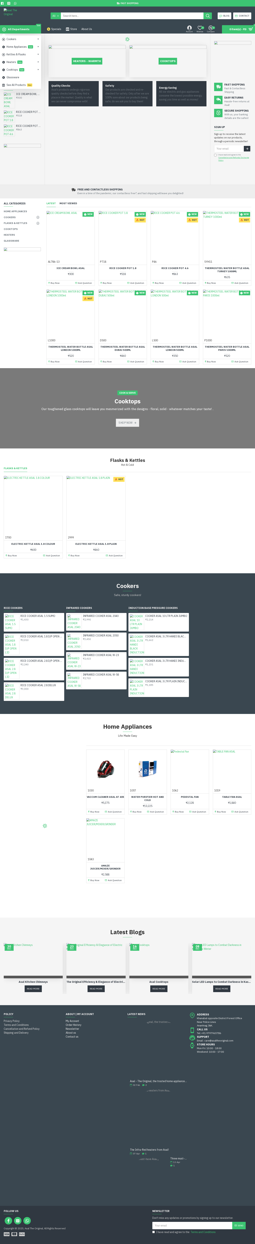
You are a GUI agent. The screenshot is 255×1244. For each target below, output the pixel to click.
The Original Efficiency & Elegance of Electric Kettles (95, 982)
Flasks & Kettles (15, 468)
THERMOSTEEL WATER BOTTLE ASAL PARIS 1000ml (227, 348)
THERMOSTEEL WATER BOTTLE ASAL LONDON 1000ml (70, 348)
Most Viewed (68, 203)
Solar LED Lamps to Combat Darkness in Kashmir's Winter (221, 982)
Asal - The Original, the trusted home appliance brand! (158, 1081)
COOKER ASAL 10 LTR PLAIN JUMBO (166, 616)
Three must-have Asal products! (178, 1158)
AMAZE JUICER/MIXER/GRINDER (105, 867)
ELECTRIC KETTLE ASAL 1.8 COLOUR (33, 544)
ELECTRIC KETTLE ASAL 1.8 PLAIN (96, 544)
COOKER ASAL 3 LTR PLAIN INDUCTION (166, 681)
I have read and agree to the (233, 158)
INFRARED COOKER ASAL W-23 (101, 655)
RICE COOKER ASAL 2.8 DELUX (38, 685)
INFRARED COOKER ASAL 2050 (101, 635)
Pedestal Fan (190, 797)
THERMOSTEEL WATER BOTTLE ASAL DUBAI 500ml (122, 348)
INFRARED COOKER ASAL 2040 (101, 616)
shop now (126, 422)
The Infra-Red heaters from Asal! (149, 1149)
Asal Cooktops (158, 982)
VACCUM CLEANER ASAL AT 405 (105, 797)
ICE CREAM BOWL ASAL (28, 94)
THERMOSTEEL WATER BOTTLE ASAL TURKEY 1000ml (227, 270)
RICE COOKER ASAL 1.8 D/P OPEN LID (42, 636)
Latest (51, 203)
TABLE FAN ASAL (232, 797)
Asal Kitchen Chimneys (33, 982)
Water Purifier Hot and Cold (147, 799)
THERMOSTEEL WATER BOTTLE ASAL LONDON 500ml (175, 348)
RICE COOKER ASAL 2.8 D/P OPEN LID (42, 661)
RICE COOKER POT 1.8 (28, 112)
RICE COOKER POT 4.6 (28, 126)
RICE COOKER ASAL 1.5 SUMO (38, 616)
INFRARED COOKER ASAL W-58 (101, 674)
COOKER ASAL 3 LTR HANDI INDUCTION (166, 661)
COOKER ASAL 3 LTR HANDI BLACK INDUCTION (166, 636)
